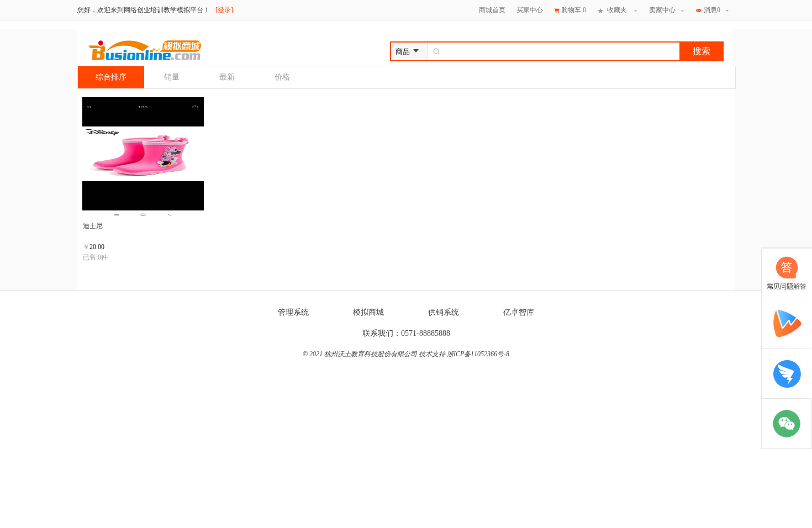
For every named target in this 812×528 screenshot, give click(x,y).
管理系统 (293, 312)
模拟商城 (368, 312)
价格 (282, 77)
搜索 (701, 51)
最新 (227, 77)
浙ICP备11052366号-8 (478, 354)
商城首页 (492, 10)
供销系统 (443, 312)
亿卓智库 (518, 312)
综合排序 (111, 77)
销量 (172, 77)
